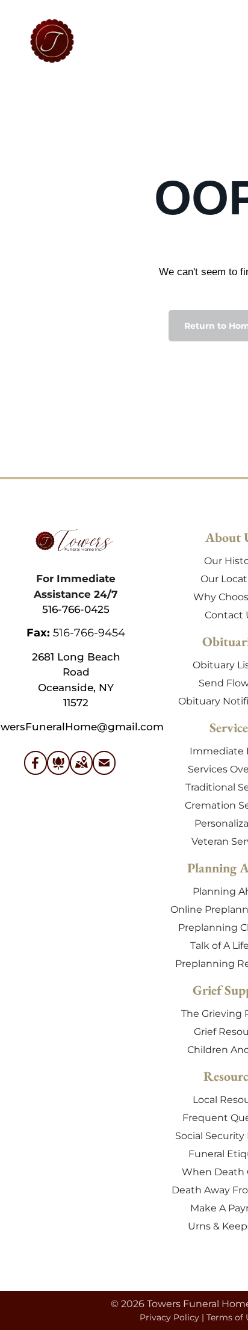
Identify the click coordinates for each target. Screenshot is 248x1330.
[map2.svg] (81, 770)
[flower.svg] (58, 770)
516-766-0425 (76, 609)
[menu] (230, 25)
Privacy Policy (169, 1317)
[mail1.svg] (104, 770)
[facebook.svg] (35, 770)
